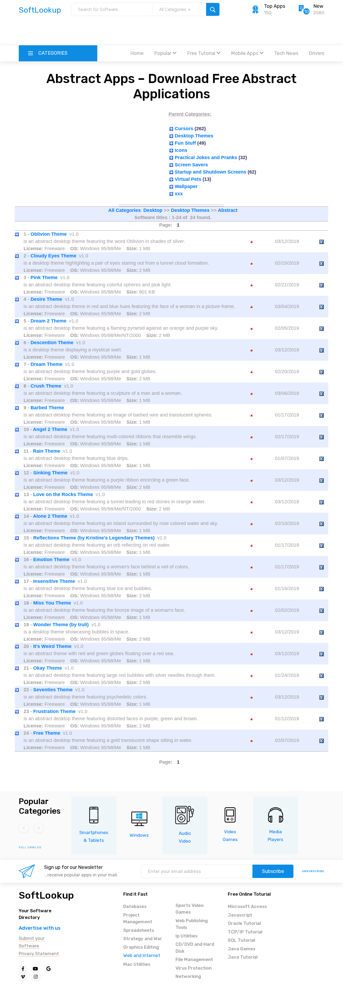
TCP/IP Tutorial (245, 932)
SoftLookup (46, 895)
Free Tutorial (201, 53)
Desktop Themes (194, 135)
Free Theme (46, 733)
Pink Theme (44, 277)
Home (137, 53)
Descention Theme (52, 342)
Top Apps (274, 6)
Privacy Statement (39, 953)
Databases (135, 906)
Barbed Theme (47, 407)
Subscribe (273, 871)
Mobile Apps (244, 53)
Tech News (286, 53)
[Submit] (212, 9)
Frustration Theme (54, 711)
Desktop (152, 210)
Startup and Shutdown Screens (210, 172)
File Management (194, 959)
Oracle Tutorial (244, 923)
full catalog (30, 847)
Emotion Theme (51, 559)
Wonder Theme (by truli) (61, 624)
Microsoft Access (247, 906)
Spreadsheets (138, 930)
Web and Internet (141, 955)
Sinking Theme (50, 472)
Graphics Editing (141, 947)
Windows (139, 835)
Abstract (227, 210)
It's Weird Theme (52, 646)
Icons (181, 150)
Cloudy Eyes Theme (53, 255)
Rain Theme (46, 451)
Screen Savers (191, 164)
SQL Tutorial (241, 940)
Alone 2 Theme (50, 516)
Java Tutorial (243, 957)
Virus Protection (194, 968)
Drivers (316, 53)
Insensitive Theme (54, 581)
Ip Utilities (186, 936)
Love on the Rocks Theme (63, 494)
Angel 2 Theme (50, 429)
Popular (162, 53)
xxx (179, 193)
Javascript (240, 915)
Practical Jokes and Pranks (206, 157)
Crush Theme (46, 386)
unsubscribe (313, 871)
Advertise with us (40, 928)
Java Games (241, 948)
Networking (188, 976)
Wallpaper (186, 186)
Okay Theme (47, 668)
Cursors (184, 128)
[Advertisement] (171, 31)
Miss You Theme (52, 603)
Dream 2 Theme (48, 321)
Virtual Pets (188, 179)
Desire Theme (46, 299)
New (318, 6)
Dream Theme (46, 364)
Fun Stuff (185, 143)
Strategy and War (142, 938)
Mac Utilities (136, 964)
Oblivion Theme (49, 234)
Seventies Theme (53, 689)
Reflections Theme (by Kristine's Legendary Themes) (94, 538)
